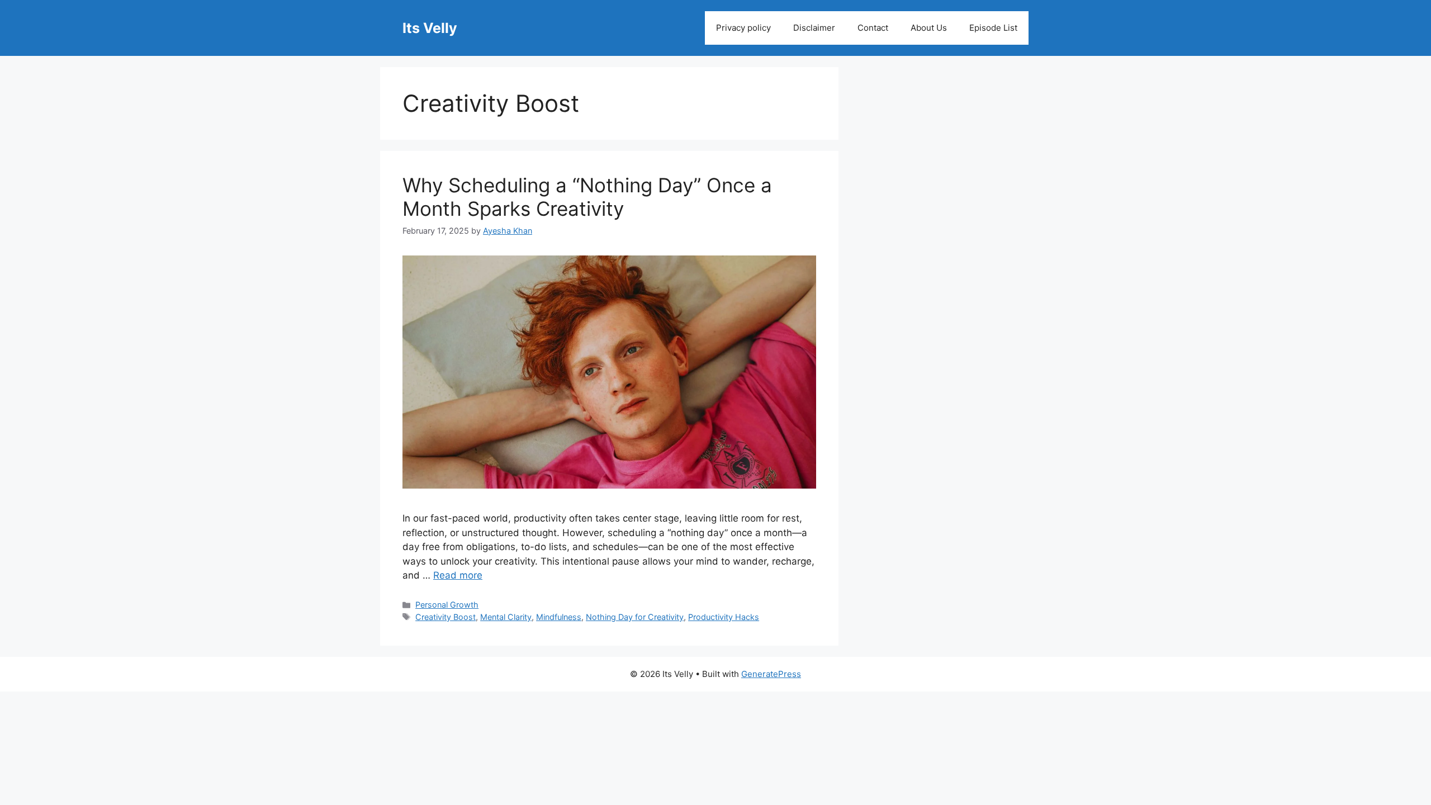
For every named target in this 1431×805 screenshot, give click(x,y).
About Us (929, 27)
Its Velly (429, 28)
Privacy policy (743, 27)
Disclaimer (814, 27)
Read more (457, 575)
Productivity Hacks (723, 617)
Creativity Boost (445, 617)
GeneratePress (771, 674)
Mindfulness (558, 617)
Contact (872, 27)
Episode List (993, 27)
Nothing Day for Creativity (635, 617)
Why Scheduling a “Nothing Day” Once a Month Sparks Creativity (587, 196)
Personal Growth (446, 604)
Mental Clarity (506, 617)
